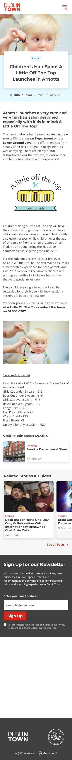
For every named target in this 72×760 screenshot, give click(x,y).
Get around (50, 753)
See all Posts (56, 544)
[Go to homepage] (18, 737)
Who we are (27, 753)
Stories (35, 58)
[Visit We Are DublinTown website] (56, 736)
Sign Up (15, 616)
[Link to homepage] (13, 7)
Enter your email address (20, 596)
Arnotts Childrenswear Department (35, 136)
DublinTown (23, 95)
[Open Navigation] (64, 7)
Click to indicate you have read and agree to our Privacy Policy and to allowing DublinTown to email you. (36, 626)
